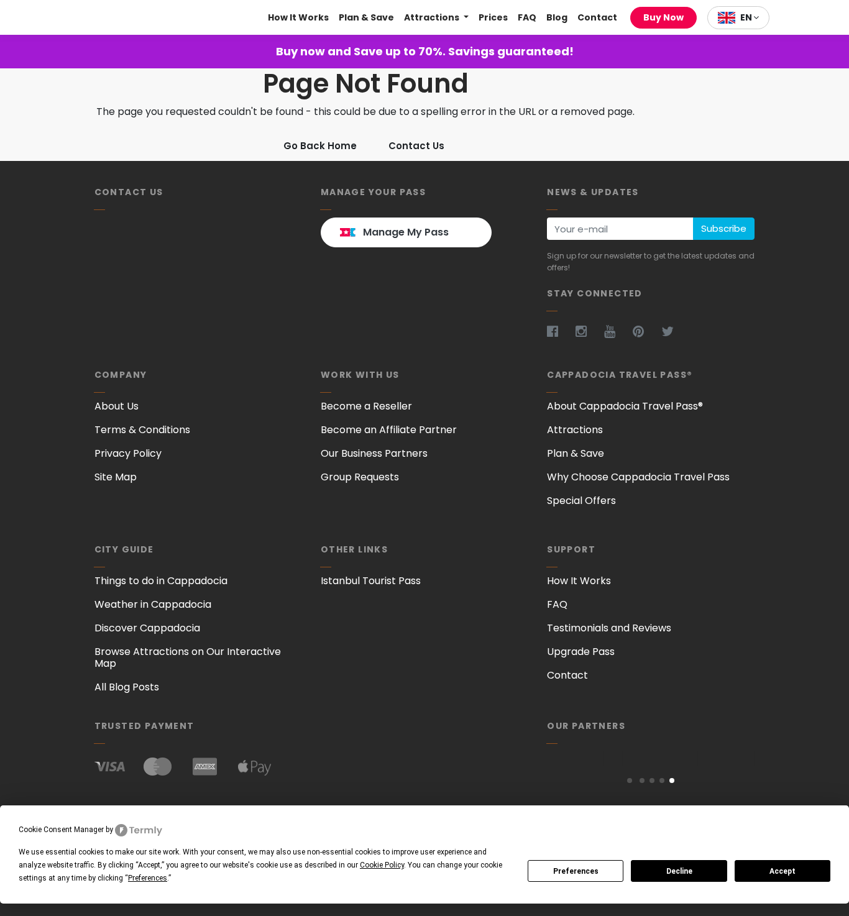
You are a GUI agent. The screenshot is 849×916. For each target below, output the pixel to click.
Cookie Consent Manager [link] (61, 829)
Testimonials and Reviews (609, 628)
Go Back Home (320, 145)
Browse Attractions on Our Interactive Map (187, 657)
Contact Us (416, 145)
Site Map (115, 477)
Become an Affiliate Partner (389, 430)
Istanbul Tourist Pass (371, 581)
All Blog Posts (126, 687)
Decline (679, 871)
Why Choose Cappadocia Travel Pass (638, 477)
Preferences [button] (147, 878)
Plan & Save (366, 17)
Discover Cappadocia (147, 628)
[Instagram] (589, 331)
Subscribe (723, 228)
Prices (493, 17)
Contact (597, 17)
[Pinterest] (646, 331)
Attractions (432, 17)
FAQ (527, 17)
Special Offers (581, 500)
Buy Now (663, 17)
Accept (782, 871)
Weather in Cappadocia (152, 604)
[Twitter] (675, 331)
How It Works (298, 17)
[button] (629, 780)
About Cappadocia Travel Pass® (625, 406)
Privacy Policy (128, 453)
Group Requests (360, 477)
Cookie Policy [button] (382, 865)
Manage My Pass (406, 232)
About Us (116, 406)
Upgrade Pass (581, 651)
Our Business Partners (374, 453)
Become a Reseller (366, 406)
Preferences (576, 871)
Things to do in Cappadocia (160, 581)
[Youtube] (617, 331)
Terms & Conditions (142, 430)
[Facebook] (560, 331)
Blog (556, 17)
